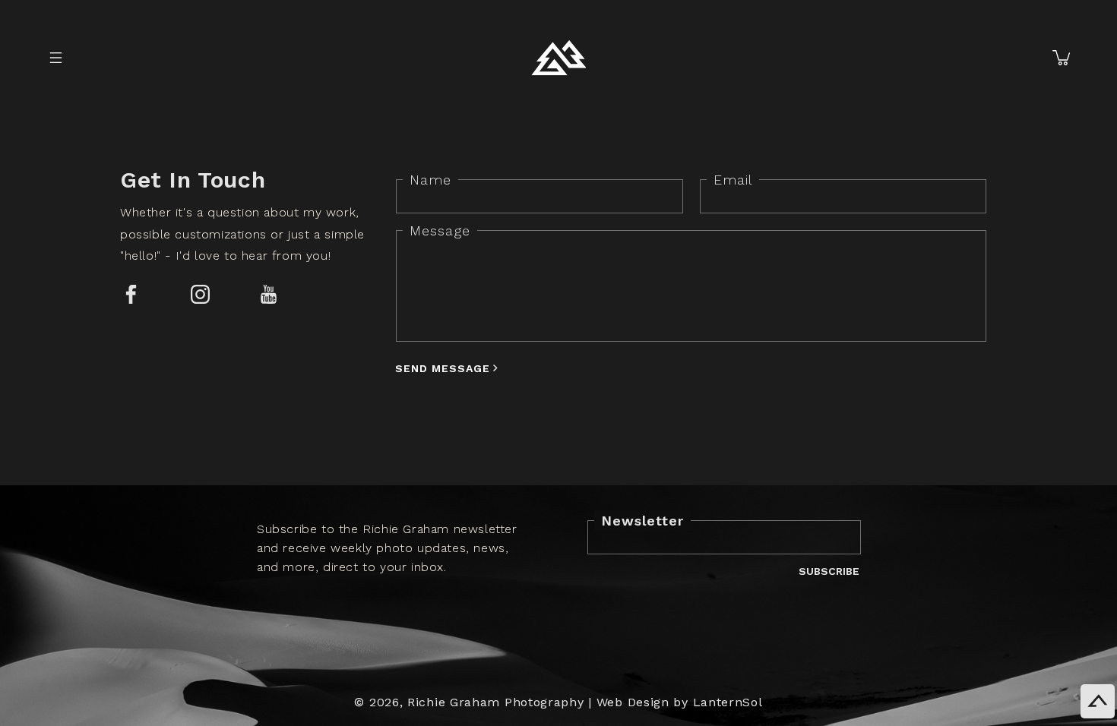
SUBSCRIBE (829, 571)
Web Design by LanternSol (679, 702)
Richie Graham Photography (495, 702)
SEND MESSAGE (442, 368)
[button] (55, 57)
